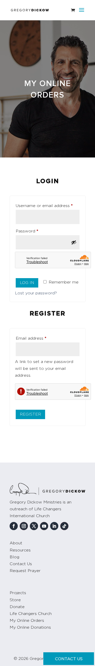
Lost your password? (36, 293)
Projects (18, 593)
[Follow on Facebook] (14, 526)
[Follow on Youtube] (44, 526)
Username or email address (48, 205)
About (16, 543)
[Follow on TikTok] (64, 526)
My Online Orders (27, 621)
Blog (14, 557)
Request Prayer (25, 571)
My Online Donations (30, 627)
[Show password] (74, 242)
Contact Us (21, 564)
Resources (20, 550)
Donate (17, 607)
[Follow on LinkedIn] (54, 526)
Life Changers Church (31, 614)
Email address (40, 338)
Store (15, 600)
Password (36, 231)
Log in (27, 283)
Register (30, 414)
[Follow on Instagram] (24, 526)
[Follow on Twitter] (34, 526)
